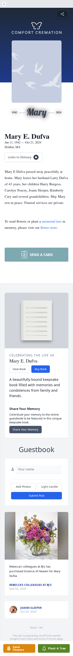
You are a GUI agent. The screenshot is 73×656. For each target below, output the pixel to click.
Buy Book (41, 369)
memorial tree (52, 221)
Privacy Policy (25, 638)
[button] (36, 536)
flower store (48, 227)
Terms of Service (47, 638)
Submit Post (36, 495)
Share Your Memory (25, 429)
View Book (19, 369)
